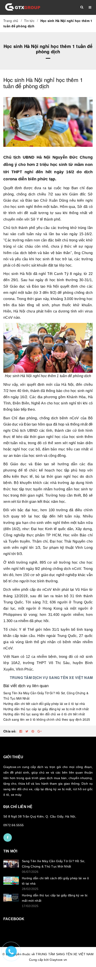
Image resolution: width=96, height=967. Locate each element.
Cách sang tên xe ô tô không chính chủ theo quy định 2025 (46, 719)
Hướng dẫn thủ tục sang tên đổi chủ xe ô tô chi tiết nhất (44, 714)
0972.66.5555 (13, 825)
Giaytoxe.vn (58, 959)
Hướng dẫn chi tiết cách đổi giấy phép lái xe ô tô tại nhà (44, 703)
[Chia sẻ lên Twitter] (27, 731)
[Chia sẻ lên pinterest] (33, 731)
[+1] (40, 731)
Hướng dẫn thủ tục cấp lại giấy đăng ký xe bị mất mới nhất (46, 709)
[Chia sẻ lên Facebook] (21, 731)
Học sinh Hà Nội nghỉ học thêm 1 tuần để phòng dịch (43, 83)
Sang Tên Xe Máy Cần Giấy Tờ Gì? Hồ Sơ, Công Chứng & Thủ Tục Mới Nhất (53, 863)
